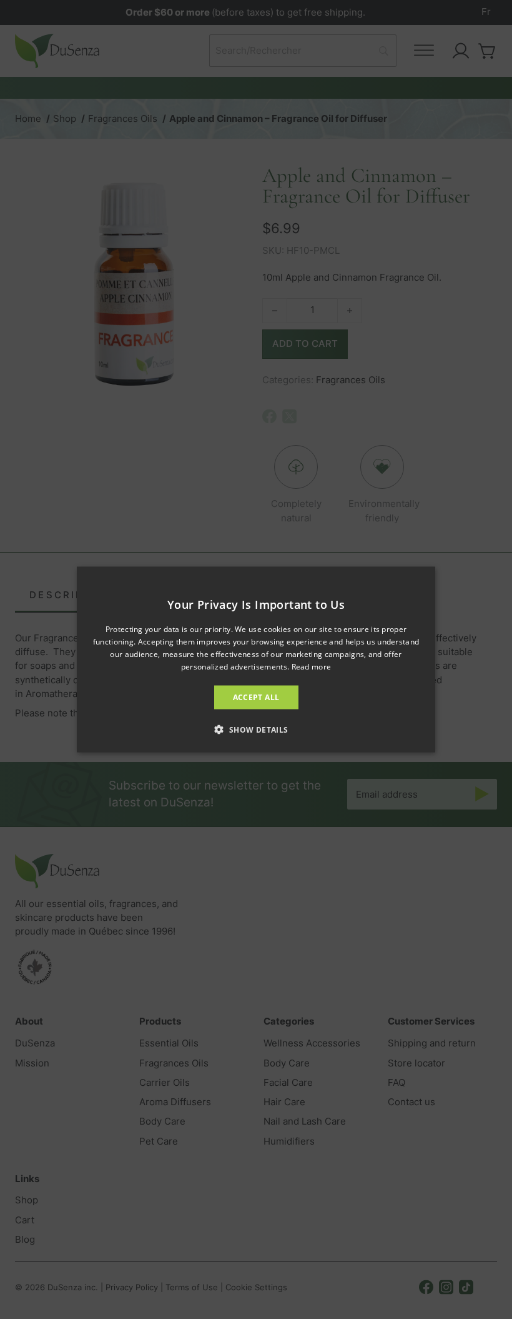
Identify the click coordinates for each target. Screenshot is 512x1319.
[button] (256, 728)
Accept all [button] (256, 696)
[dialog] (256, 660)
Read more (312, 666)
